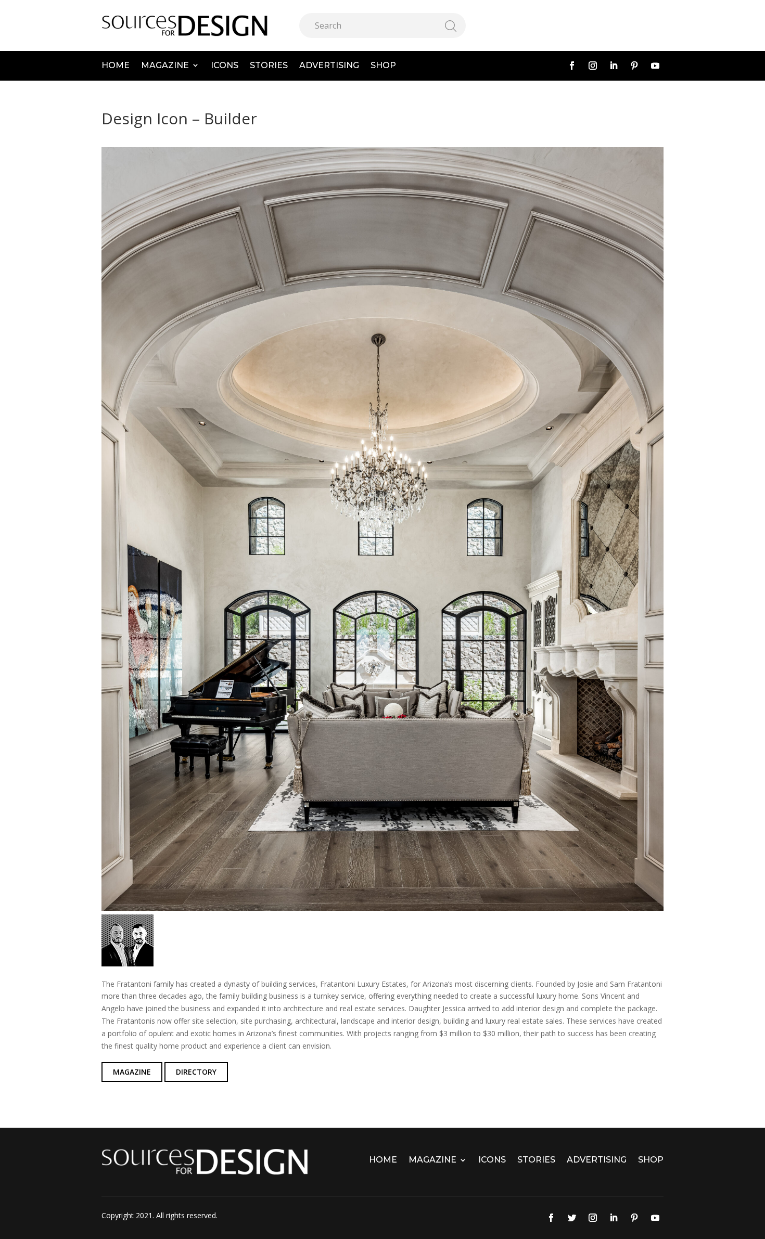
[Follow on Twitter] (572, 1217)
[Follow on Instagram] (592, 65)
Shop (383, 65)
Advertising (329, 65)
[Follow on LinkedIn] (613, 65)
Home (115, 65)
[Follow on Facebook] (572, 65)
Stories (269, 65)
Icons (224, 65)
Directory (196, 1072)
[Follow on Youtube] (655, 65)
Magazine (165, 65)
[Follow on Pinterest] (634, 65)
